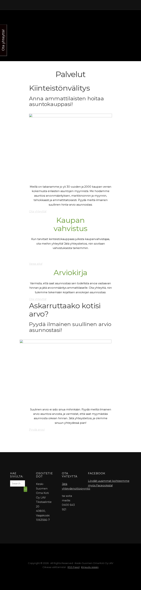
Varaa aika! (35, 263)
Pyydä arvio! (37, 429)
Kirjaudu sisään (90, 567)
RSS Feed (73, 567)
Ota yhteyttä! (37, 211)
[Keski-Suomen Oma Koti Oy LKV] (70, 13)
